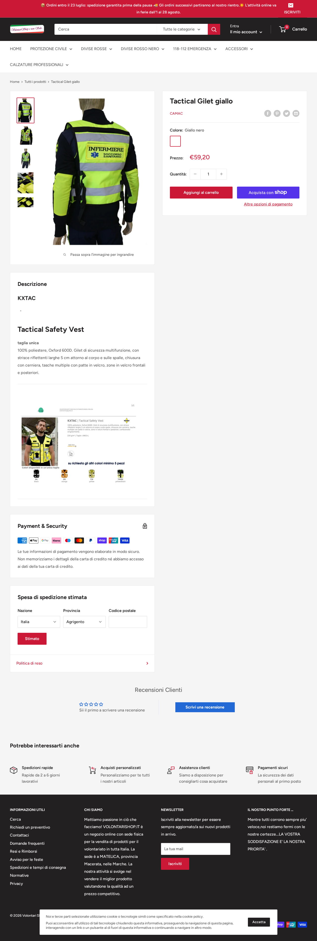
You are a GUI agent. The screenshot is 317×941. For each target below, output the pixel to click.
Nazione (25, 610)
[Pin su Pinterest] (277, 113)
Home (15, 82)
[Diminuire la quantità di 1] (195, 174)
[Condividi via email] (295, 113)
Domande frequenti (27, 843)
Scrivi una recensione (204, 707)
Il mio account (244, 31)
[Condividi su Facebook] (267, 113)
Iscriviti (175, 863)
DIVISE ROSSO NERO (140, 48)
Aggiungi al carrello (201, 192)
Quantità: (178, 173)
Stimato (32, 638)
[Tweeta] (286, 113)
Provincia (71, 610)
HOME (16, 48)
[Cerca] (214, 29)
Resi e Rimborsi (23, 851)
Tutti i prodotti (35, 82)
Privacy (16, 883)
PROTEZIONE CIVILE (48, 48)
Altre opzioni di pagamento (268, 204)
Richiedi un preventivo (30, 827)
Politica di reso (29, 663)
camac (176, 113)
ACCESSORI (236, 48)
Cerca (15, 819)
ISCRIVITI (292, 12)
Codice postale (122, 610)
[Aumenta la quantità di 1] (221, 174)
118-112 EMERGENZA (192, 48)
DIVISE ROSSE (94, 48)
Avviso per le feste (26, 859)
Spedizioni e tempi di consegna (38, 867)
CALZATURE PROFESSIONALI (36, 64)
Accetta (258, 922)
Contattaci (19, 835)
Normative (19, 875)
